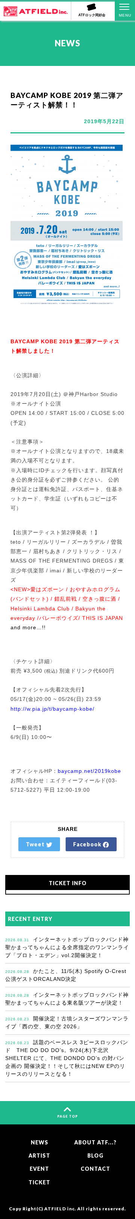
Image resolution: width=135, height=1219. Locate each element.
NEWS (39, 1142)
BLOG (95, 1155)
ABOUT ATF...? (95, 1142)
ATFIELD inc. (60, 1208)
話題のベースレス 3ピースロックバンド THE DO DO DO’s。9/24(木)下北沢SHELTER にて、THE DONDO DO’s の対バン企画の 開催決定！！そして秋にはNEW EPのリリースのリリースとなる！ (66, 1058)
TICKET (39, 1182)
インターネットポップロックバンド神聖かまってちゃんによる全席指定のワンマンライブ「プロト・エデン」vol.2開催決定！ (67, 947)
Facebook (88, 844)
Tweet (36, 844)
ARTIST (39, 1155)
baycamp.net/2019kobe (89, 771)
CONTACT (95, 1168)
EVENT (39, 1168)
